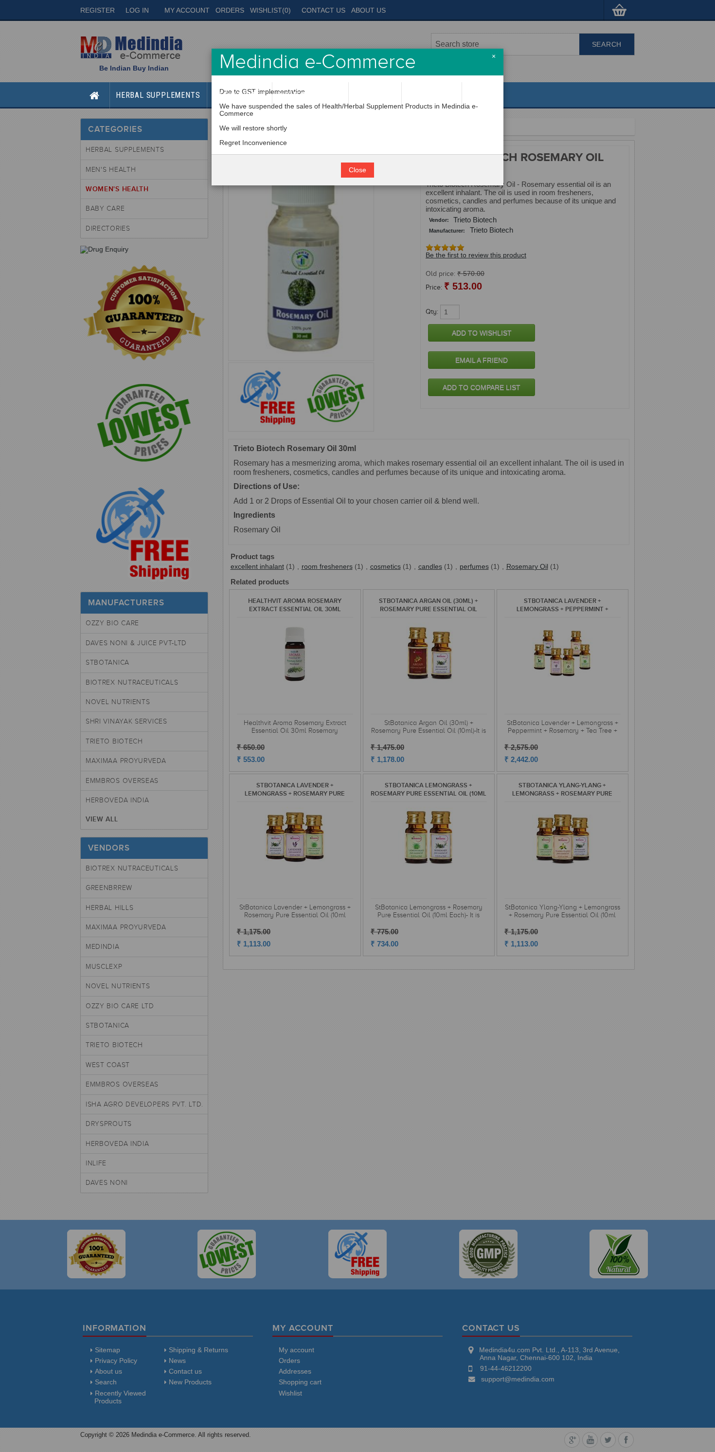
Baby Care (375, 95)
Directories (431, 95)
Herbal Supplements (158, 95)
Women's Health (310, 95)
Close (357, 170)
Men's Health (239, 95)
